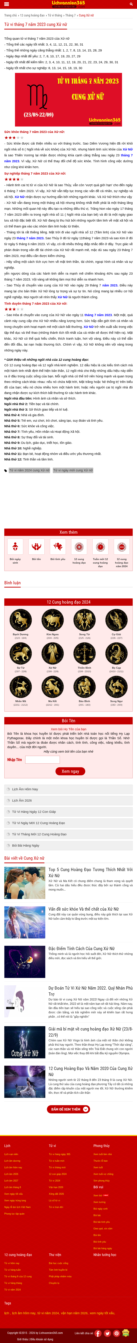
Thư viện (55, 1255)
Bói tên (97, 1235)
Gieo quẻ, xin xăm (102, 1228)
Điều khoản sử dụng (41, 1339)
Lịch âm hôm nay (13, 1167)
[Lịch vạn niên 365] (68, 7)
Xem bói (98, 1195)
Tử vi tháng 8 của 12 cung (18, 1276)
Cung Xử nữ (86, 15)
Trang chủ (10, 15)
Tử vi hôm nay (11, 1263)
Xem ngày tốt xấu (13, 1194)
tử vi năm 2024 (48, 1313)
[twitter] (108, 1336)
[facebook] (98, 1336)
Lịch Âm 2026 (22, 800)
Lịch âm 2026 (11, 1174)
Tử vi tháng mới (57, 1167)
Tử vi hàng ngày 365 (59, 1154)
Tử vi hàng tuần (12, 1269)
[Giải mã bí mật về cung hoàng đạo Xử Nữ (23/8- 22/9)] (24, 1057)
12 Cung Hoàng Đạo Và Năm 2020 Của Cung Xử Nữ (91, 1071)
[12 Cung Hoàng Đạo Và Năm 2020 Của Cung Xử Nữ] (24, 1097)
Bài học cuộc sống (58, 1263)
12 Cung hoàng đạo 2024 (68, 602)
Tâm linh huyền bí (58, 1269)
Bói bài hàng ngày (102, 1248)
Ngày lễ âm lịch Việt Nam (17, 1207)
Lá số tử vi (54, 1200)
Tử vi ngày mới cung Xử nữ (73, 470)
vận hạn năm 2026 (74, 1313)
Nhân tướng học (104, 1255)
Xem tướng (99, 1202)
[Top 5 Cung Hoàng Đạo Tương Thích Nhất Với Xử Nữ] (24, 898)
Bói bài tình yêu (101, 1222)
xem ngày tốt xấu (102, 1313)
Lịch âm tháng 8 (12, 1187)
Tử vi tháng (55, 15)
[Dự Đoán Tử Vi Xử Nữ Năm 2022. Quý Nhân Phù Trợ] (24, 1016)
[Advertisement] (68, 500)
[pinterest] (117, 1336)
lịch (7, 1313)
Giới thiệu (22, 1339)
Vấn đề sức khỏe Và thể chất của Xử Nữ (84, 909)
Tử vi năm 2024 (12, 1289)
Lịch (7, 1146)
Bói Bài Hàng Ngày (25, 845)
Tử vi (52, 1146)
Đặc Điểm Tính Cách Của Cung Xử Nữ (82, 948)
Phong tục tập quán (14, 1213)
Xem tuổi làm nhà (102, 1154)
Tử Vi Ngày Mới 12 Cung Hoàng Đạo (38, 823)
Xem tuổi (98, 1167)
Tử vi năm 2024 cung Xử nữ (29, 470)
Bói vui (98, 1187)
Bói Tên (68, 720)
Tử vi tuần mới (56, 1160)
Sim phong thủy (101, 1180)
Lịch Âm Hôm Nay (25, 789)
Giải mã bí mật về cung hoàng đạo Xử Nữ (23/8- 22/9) (91, 1032)
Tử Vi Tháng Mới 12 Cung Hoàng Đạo (39, 834)
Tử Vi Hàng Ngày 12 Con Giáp (34, 812)
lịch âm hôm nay (23, 1313)
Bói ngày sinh (100, 1208)
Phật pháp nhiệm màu (60, 1276)
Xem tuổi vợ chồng (103, 1174)
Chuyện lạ (54, 1283)
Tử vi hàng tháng (13, 1283)
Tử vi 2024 (54, 1180)
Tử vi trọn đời (56, 1207)
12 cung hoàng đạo (32, 15)
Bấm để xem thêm (65, 1109)
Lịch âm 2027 (11, 1180)
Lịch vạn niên (11, 1154)
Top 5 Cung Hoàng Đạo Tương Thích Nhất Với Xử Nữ (91, 872)
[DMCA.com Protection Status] (125, 1336)
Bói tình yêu (99, 1241)
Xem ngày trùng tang (15, 1200)
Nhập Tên (14, 759)
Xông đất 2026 (56, 1194)
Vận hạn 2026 (56, 1187)
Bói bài (97, 1215)
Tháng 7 (70, 15)
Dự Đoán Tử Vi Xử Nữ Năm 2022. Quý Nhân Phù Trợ (91, 991)
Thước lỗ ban (100, 1160)
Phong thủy (101, 1146)
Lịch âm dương (12, 1160)
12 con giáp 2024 (58, 1174)
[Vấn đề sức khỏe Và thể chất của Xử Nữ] (24, 937)
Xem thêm (69, 532)
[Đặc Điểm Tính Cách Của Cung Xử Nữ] (24, 977)
